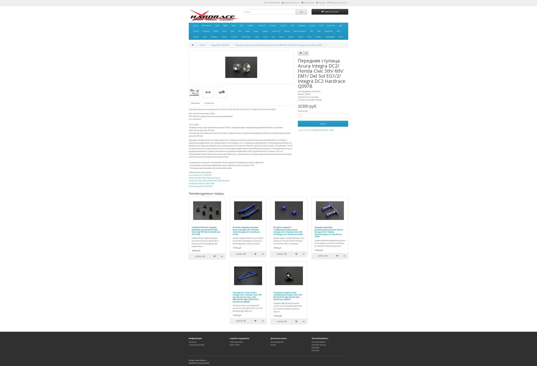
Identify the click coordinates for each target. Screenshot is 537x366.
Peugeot (214, 37)
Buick (233, 25)
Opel (205, 37)
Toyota (318, 37)
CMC (292, 25)
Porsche (234, 37)
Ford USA (331, 25)
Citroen (283, 25)
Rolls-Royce (246, 37)
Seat (273, 37)
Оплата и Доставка (196, 345)
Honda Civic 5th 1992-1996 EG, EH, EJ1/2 (204, 178)
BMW (225, 25)
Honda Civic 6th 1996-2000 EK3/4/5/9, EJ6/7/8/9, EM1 (209, 181)
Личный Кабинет (319, 342)
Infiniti (216, 31)
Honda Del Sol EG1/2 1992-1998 (201, 183)
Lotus (256, 31)
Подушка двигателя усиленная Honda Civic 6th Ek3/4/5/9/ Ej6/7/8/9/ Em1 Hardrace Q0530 (288, 296)
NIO (338, 31)
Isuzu (224, 31)
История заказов (319, 345)
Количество (303, 111)
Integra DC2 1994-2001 (220, 45)
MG (311, 31)
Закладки (315, 347)
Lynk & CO (276, 31)
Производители (277, 342)
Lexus (247, 31)
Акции (273, 345)
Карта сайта (235, 345)
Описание (195, 103)
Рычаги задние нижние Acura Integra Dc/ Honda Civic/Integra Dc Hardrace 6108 (246, 231)
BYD (241, 25)
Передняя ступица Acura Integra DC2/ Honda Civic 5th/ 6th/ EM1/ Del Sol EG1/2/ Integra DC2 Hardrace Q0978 (278, 45)
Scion (265, 37)
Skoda (281, 37)
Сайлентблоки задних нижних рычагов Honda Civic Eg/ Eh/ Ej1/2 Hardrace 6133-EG (206, 231)
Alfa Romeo (206, 25)
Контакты (192, 342)
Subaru (291, 37)
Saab (257, 37)
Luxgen (265, 31)
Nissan (195, 37)
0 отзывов (315, 130)
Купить (323, 123)
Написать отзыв (327, 130)
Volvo (341, 37)
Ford (321, 25)
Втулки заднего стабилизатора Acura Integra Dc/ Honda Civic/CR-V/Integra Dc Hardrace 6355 (288, 231)
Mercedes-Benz (300, 31)
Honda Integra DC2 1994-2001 (201, 186)
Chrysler (273, 25)
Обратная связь (236, 342)
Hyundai (206, 31)
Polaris (224, 37)
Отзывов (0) (209, 103)
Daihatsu (301, 25)
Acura (195, 25)
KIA (239, 31)
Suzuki (300, 37)
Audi (217, 25)
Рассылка (315, 350)
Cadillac (250, 25)
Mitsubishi (329, 31)
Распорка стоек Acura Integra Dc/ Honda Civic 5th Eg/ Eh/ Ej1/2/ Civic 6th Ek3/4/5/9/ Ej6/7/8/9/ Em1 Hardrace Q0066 (247, 297)
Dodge (312, 25)
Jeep (232, 31)
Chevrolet (262, 25)
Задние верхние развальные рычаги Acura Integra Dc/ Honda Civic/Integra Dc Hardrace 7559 (329, 232)
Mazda (287, 31)
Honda (196, 31)
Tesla (309, 37)
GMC (341, 25)
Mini (319, 31)
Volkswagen (330, 37)
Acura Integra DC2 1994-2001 (200, 175)
